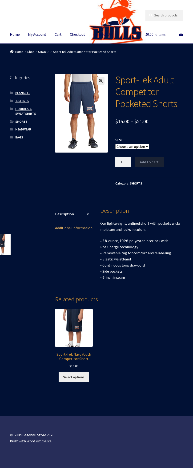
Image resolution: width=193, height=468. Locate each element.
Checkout (77, 34)
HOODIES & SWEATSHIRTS (25, 111)
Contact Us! (102, 34)
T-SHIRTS (22, 101)
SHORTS (43, 52)
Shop (31, 52)
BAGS (19, 137)
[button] (101, 81)
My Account (37, 34)
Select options (73, 377)
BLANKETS (22, 93)
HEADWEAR (23, 129)
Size (118, 140)
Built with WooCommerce (31, 441)
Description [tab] (64, 214)
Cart (58, 34)
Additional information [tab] (73, 227)
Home (15, 34)
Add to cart (149, 162)
